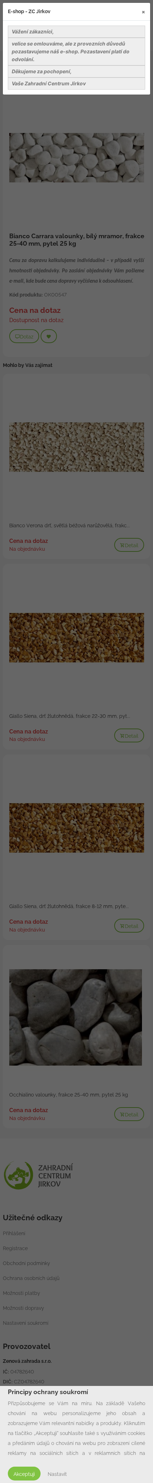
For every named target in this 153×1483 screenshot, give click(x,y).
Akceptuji (24, 1474)
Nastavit (57, 1474)
